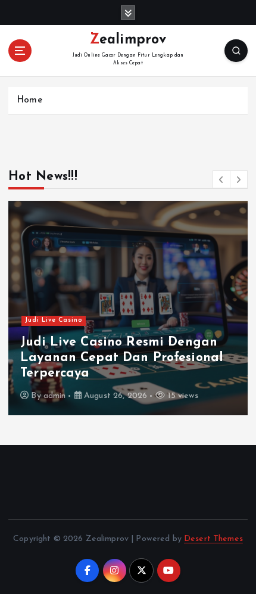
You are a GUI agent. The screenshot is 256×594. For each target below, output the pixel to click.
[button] (221, 179)
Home (29, 100)
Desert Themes (213, 538)
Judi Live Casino (54, 320)
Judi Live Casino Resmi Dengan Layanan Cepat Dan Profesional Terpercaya (121, 358)
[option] (128, 308)
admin (54, 395)
